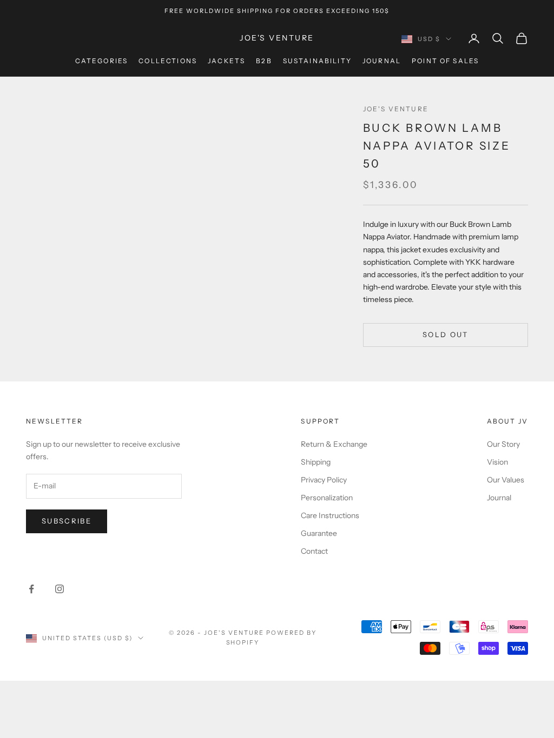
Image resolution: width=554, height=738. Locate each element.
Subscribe (66, 520)
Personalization (327, 497)
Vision (497, 462)
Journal (381, 61)
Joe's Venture (395, 109)
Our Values (505, 480)
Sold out (446, 334)
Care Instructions (330, 515)
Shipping (316, 462)
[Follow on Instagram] (59, 588)
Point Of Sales (445, 61)
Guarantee (319, 533)
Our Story (503, 444)
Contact (314, 551)
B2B (264, 61)
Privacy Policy (324, 480)
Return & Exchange (334, 444)
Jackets (226, 61)
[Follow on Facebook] (31, 588)
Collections (167, 61)
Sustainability (317, 61)
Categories (101, 61)
